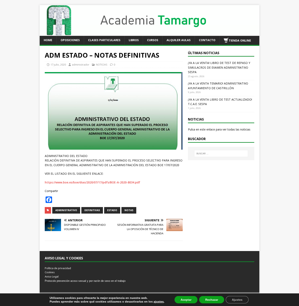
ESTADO (112, 210)
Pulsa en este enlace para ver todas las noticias (219, 129)
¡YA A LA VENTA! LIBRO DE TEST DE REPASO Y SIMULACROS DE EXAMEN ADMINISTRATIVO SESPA (219, 67)
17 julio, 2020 (58, 64)
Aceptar (186, 299)
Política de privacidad (58, 268)
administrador (80, 64)
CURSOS (152, 40)
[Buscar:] (221, 153)
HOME (48, 40)
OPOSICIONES (70, 40)
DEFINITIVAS (92, 210)
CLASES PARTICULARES (104, 40)
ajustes (159, 301)
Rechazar (211, 299)
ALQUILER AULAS (179, 40)
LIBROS (134, 40)
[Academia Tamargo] (149, 33)
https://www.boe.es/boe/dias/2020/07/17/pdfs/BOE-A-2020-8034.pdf (92, 182)
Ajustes (237, 299)
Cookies (50, 272)
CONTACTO (207, 40)
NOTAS (128, 210)
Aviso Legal (52, 276)
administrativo (66, 210)
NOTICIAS (101, 64)
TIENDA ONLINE (240, 40)
